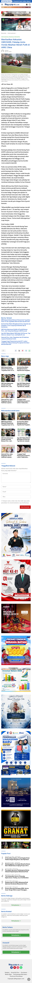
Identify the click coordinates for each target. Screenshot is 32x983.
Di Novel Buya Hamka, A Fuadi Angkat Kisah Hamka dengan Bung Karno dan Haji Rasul (17, 858)
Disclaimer (24, 972)
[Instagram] (17, 967)
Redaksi (7, 972)
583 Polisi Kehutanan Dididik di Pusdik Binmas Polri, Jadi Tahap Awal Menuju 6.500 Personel (14, 330)
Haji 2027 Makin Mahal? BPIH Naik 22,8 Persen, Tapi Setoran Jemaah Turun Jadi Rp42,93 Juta (15, 334)
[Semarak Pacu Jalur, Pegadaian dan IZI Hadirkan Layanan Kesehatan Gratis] (8, 394)
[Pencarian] (30, 4)
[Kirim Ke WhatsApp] (29, 350)
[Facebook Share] (16, 350)
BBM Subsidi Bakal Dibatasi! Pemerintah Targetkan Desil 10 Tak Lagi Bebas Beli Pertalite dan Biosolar (15, 320)
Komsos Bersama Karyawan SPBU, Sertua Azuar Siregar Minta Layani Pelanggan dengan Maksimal (17, 889)
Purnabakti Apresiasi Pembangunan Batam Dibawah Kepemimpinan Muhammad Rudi (17, 870)
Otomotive (17, 37)
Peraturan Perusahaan (16, 976)
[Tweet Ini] (19, 350)
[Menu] (2, 4)
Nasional (11, 37)
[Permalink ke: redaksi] (2, 51)
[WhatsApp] (21, 967)
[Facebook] (11, 967)
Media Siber (8, 974)
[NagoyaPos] (12, 4)
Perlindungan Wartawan (20, 974)
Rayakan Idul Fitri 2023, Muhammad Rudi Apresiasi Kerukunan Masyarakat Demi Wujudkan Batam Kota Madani (16, 883)
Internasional (4, 37)
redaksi (6, 50)
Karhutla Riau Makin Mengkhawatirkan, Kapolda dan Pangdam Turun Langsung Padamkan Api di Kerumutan (16, 325)
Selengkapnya (15, 905)
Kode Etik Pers (15, 972)
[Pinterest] (14, 967)
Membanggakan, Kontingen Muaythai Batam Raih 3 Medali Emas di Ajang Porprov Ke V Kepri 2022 (17, 864)
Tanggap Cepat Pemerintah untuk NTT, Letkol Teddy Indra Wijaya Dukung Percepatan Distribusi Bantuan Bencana (15, 343)
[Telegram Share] (26, 350)
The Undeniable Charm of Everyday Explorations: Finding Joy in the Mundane (17, 877)
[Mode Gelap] (27, 4)
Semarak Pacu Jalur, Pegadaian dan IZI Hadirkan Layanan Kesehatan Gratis (15, 338)
